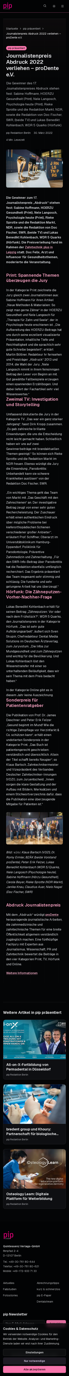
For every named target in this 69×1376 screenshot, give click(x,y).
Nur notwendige (34, 1361)
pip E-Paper (44, 1295)
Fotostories (10, 1295)
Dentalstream (45, 1301)
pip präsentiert (31, 28)
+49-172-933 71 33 (24, 1271)
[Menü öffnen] (62, 6)
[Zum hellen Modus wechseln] (54, 6)
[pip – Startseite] (7, 6)
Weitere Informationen (22, 973)
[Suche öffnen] (44, 5)
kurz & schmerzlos (48, 1289)
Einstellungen (35, 1352)
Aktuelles (8, 1283)
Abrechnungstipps (48, 1283)
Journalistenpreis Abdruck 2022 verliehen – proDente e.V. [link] (33, 35)
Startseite (12, 28)
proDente (51, 915)
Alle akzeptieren (34, 1369)
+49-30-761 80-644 (22, 1261)
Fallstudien (9, 1289)
